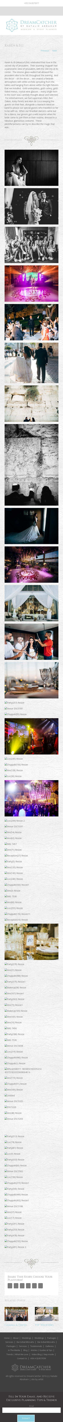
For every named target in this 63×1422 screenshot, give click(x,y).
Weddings (26, 1338)
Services (9, 1342)
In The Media (14, 1350)
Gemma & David (16, 1325)
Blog (25, 1350)
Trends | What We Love (17, 1354)
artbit (40, 1379)
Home (7, 1338)
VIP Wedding (44, 1325)
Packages (51, 1338)
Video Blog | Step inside (43, 1354)
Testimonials (36, 1346)
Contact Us (22, 1358)
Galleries (49, 1346)
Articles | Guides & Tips (41, 1350)
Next (54, 50)
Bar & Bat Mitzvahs (25, 1342)
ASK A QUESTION (38, 1358)
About (16, 1338)
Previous (45, 50)
